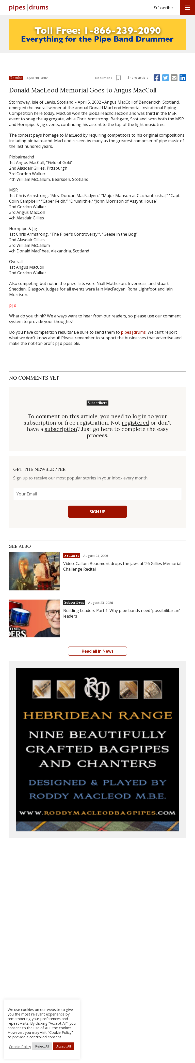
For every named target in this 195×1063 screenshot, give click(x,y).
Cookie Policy (20, 1046)
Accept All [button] (63, 1046)
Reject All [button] (42, 1046)
